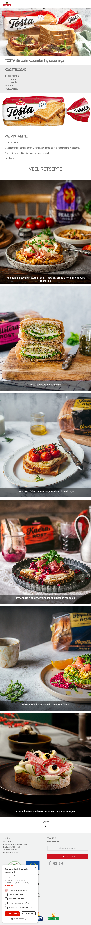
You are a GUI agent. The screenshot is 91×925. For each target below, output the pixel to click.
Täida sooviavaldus (67, 848)
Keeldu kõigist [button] (28, 914)
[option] (45, 32)
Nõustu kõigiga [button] (12, 914)
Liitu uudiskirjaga (67, 857)
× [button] (35, 867)
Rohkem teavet (10, 885)
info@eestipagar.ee (10, 852)
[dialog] (20, 894)
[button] (20, 918)
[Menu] (85, 4)
